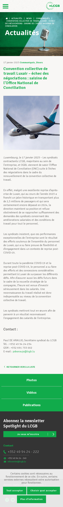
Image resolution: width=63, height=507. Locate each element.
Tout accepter (14, 490)
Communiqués (27, 62)
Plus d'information (31, 499)
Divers (39, 62)
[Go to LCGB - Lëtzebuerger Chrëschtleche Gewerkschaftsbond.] (7, 18)
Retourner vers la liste (21, 366)
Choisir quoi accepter (43, 490)
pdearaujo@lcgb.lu (24, 351)
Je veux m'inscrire (28, 434)
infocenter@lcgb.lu (17, 461)
